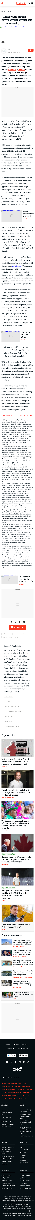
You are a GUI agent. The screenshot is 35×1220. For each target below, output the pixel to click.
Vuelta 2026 (22, 1098)
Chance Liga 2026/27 (10, 1098)
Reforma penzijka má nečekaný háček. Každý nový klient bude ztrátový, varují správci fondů (15, 761)
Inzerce (24, 1045)
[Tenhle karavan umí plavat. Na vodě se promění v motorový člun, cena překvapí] (6, 974)
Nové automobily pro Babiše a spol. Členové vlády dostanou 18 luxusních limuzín (28, 213)
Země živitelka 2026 (25, 1188)
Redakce (16, 1045)
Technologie (5, 1170)
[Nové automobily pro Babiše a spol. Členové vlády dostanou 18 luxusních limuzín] (11, 216)
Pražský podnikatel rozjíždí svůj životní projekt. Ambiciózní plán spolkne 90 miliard (15, 792)
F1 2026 (22, 1157)
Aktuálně (4, 1105)
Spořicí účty (23, 1178)
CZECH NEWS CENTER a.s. (24, 1196)
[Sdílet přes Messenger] (19, 622)
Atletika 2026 (23, 1160)
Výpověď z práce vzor (7, 1161)
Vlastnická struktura (23, 1211)
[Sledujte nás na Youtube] (23, 1061)
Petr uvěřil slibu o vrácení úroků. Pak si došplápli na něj (16, 926)
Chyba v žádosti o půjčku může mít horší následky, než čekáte (23, 994)
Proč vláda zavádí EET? (7, 1156)
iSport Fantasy (12, 1086)
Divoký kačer (5, 1164)
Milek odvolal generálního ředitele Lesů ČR (26, 579)
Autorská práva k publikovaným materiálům (17, 1204)
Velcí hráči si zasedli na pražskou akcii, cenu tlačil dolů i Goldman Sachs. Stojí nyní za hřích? (22, 983)
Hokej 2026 (23, 1152)
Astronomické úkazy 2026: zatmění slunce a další (26, 1122)
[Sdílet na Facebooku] (11, 622)
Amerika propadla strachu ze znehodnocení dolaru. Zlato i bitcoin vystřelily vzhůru (22, 952)
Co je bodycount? (6, 1127)
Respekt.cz (12, 70)
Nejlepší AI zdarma (6, 1180)
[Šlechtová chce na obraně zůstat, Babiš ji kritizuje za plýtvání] (10, 336)
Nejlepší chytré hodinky (8, 1183)
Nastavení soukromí (10, 1211)
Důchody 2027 (24, 1183)
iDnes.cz (21, 70)
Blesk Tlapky (18, 1083)
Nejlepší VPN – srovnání (8, 1185)
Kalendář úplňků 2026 (7, 1124)
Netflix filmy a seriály (7, 1188)
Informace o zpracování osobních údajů (14, 1209)
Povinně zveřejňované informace (22, 1215)
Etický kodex (7, 1215)
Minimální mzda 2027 (26, 1185)
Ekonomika (23, 1170)
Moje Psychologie (7, 1083)
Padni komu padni (6, 1159)
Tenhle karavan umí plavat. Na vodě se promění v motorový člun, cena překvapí (23, 973)
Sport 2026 (23, 1142)
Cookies (29, 1209)
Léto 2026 (23, 1105)
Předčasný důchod (25, 1175)
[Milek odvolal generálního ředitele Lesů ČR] (9, 580)
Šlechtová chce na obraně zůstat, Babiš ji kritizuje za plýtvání (27, 334)
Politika (4, 1142)
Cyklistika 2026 (24, 1163)
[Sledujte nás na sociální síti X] (11, 1061)
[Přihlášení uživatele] (29, 3)
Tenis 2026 (23, 1155)
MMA (21, 1147)
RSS (18, 1048)
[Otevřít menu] (32, 3)
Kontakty (7, 1045)
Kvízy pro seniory (6, 1121)
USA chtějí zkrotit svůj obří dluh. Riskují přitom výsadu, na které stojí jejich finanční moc (23, 962)
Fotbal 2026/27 (24, 1150)
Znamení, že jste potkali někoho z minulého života (26, 1116)
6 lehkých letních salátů (26, 1136)
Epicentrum (4, 1110)
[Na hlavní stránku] (3, 2)
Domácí (10, 11)
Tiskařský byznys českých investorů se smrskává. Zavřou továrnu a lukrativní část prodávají (23, 942)
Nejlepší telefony (6, 1178)
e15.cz (3, 11)
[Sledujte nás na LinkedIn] (7, 1061)
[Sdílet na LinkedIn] (23, 622)
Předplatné (10, 1048)
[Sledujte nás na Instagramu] (19, 1061)
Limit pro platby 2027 (26, 1180)
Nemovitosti (11, 1089)
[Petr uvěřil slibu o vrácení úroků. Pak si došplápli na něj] (17, 913)
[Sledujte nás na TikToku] (27, 1061)
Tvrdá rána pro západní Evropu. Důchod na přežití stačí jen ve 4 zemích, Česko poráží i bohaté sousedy (15, 824)
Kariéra (25, 1048)
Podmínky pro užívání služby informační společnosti (17, 1206)
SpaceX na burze (6, 1175)
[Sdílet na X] (15, 622)
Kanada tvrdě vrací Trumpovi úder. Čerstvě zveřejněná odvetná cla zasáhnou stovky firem (16, 859)
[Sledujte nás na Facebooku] (15, 1061)
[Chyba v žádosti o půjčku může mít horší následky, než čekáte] (7, 996)
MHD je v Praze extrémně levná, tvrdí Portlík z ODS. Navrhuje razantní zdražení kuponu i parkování (15, 894)
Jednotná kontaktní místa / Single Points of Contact (17, 1213)
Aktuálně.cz (16, 266)
